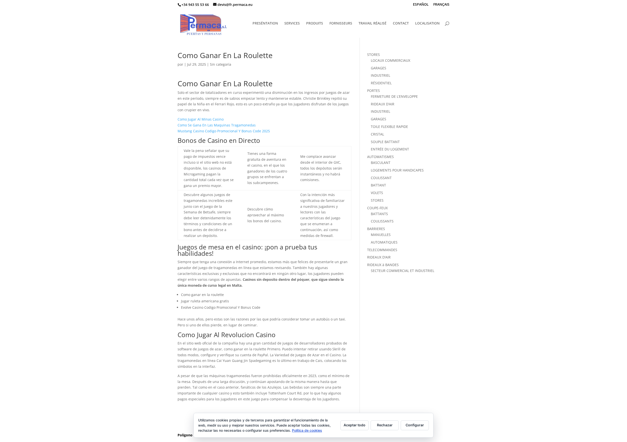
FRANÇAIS (441, 5)
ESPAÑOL (421, 5)
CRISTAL (377, 134)
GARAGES (378, 68)
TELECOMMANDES (382, 249)
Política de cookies (307, 430)
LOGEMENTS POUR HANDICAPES (397, 170)
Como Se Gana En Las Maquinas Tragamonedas (217, 125)
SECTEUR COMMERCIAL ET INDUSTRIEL (402, 270)
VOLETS (377, 192)
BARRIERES (376, 228)
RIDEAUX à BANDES (383, 264)
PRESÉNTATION (265, 23)
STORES (373, 54)
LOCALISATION (427, 23)
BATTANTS (379, 213)
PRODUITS (314, 23)
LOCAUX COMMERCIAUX (390, 60)
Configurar (415, 425)
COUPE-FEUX (377, 208)
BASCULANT (380, 162)
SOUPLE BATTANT (385, 141)
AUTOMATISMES (380, 156)
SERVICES (292, 23)
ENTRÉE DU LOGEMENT (390, 149)
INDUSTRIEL (380, 75)
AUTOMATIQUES (384, 242)
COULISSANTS (382, 221)
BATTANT (378, 185)
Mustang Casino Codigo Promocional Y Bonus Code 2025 (224, 131)
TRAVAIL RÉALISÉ (372, 23)
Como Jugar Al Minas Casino (201, 119)
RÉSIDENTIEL (381, 83)
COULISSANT (381, 177)
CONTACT (401, 23)
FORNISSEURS (340, 23)
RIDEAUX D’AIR (382, 104)
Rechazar (385, 425)
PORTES (373, 90)
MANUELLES (381, 234)
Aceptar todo (354, 425)
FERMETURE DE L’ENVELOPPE (394, 96)
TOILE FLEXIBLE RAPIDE (389, 126)
